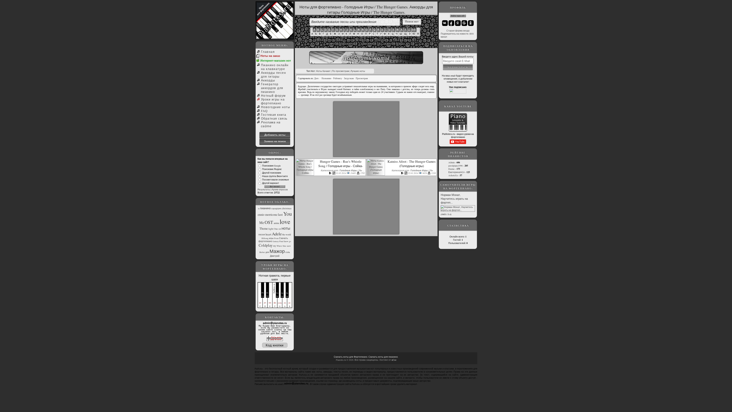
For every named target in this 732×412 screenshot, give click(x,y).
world (288, 234)
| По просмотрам (340, 70)
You (287, 213)
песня (261, 234)
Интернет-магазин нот (275, 60)
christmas (286, 208)
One (276, 228)
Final (281, 241)
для (267, 252)
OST (269, 222)
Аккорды (268, 80)
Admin (451, 162)
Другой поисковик (271, 172)
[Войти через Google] (464, 23)
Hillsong (265, 238)
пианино (265, 208)
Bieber (262, 252)
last (280, 214)
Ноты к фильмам (360, 39)
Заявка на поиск (275, 141)
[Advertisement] (366, 129)
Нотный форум (273, 95)
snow (289, 246)
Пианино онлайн (329, 39)
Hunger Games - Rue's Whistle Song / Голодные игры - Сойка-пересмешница (340, 165)
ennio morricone (267, 214)
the (283, 234)
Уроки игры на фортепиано (273, 101)
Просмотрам (362, 78)
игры (271, 238)
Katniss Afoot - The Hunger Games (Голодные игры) (412, 163)
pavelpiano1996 (455, 165)
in (258, 208)
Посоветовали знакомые (275, 179)
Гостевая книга (273, 115)
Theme (263, 228)
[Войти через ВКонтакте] (445, 23)
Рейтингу (337, 78)
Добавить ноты (274, 135)
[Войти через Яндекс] (458, 23)
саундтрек (276, 208)
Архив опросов (280, 189)
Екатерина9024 (456, 172)
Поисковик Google (271, 165)
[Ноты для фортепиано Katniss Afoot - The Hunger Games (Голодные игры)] (376, 172)
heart (268, 234)
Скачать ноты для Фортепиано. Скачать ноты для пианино (366, 356)
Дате (316, 78)
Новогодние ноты (340, 43)
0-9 (413, 29)
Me (261, 222)
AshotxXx (453, 175)
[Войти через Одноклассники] (471, 23)
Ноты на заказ (270, 55)
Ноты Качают (323, 70)
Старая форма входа (458, 30)
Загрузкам (349, 78)
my (274, 245)
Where (279, 246)
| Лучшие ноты (357, 70)
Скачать (283, 238)
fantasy (276, 241)
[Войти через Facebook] (451, 23)
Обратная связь (274, 118)
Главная (268, 52)
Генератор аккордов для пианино (272, 88)
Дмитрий (274, 255)
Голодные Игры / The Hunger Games (358, 170)
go (290, 241)
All (279, 229)
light (270, 228)
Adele (277, 234)
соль (287, 252)
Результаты (264, 189)
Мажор (277, 251)
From (276, 238)
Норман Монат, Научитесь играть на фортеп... (454, 198)
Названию (326, 78)
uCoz (394, 359)
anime (276, 223)
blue (284, 246)
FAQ (264, 111)
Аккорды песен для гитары (273, 74)
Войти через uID (458, 16)
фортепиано (265, 241)
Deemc (451, 168)
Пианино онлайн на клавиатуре (275, 67)
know (286, 241)
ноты (286, 228)
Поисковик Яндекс (272, 169)
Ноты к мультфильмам (396, 39)
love (285, 221)
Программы (394, 43)
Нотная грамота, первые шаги (275, 277)
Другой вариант (270, 183)
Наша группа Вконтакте (275, 176)
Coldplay (266, 245)
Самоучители (370, 43)
